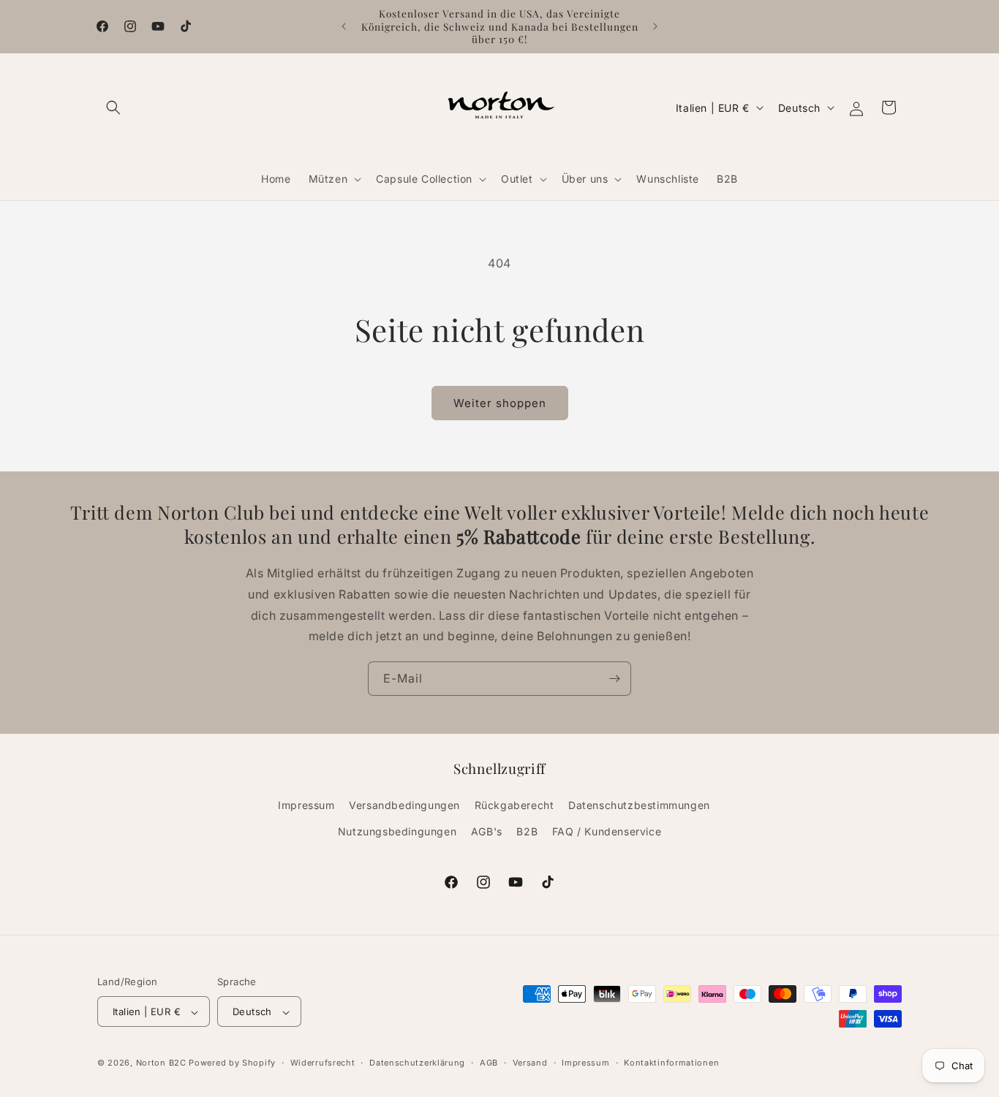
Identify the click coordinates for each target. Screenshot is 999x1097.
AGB (489, 1063)
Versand (530, 1063)
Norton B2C (161, 1063)
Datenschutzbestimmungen (639, 806)
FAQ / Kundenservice (606, 831)
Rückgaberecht (514, 806)
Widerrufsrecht (322, 1063)
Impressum (306, 806)
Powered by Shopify (232, 1063)
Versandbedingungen (404, 806)
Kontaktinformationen (671, 1063)
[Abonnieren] (614, 678)
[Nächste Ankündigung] (655, 26)
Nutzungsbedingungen (397, 831)
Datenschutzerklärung (417, 1063)
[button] (113, 107)
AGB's (486, 831)
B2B (527, 831)
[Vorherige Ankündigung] (344, 26)
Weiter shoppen (499, 403)
